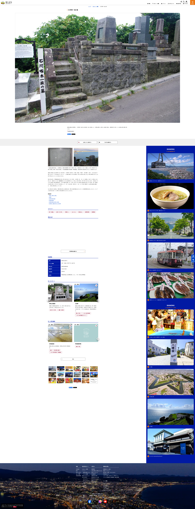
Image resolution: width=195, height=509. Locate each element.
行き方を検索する (108, 142)
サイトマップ (100, 495)
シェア (69, 134)
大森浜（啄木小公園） (53, 195)
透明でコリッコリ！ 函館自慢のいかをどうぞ (158, 300)
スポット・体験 (95, 6)
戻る (73, 359)
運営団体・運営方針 (93, 495)
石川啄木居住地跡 (52, 198)
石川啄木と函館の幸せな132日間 (55, 203)
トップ (89, 6)
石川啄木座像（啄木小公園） (54, 202)
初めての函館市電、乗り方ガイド (156, 270)
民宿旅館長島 (78, 343)
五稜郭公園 (152, 396)
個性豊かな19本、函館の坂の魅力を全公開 (157, 240)
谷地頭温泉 (51, 343)
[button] (48, 300)
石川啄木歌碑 (51, 200)
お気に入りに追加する (87, 142)
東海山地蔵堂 (52, 303)
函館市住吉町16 (71, 131)
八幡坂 (151, 366)
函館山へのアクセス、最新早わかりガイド (157, 180)
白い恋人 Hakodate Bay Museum (156, 456)
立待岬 (50, 197)
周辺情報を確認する (73, 251)
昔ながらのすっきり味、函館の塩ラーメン (157, 210)
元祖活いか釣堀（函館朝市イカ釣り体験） (157, 337)
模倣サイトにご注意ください (97, 493)
